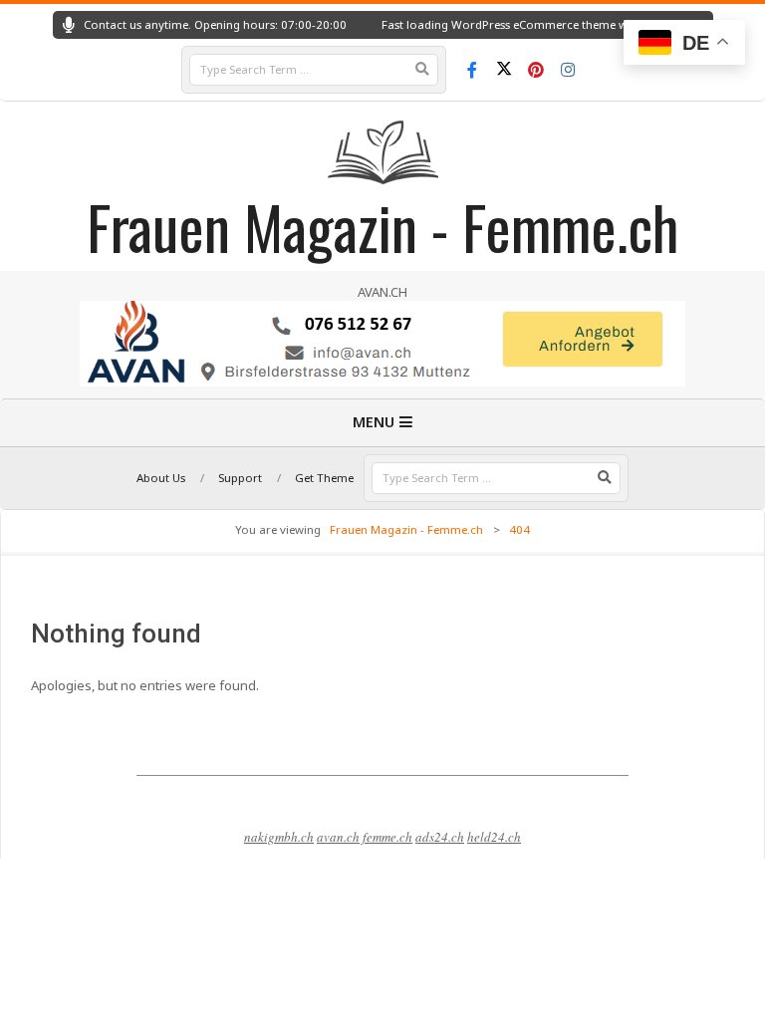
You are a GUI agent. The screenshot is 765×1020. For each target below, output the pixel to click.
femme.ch (387, 837)
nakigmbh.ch (279, 837)
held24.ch (494, 837)
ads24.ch (439, 837)
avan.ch (338, 837)
